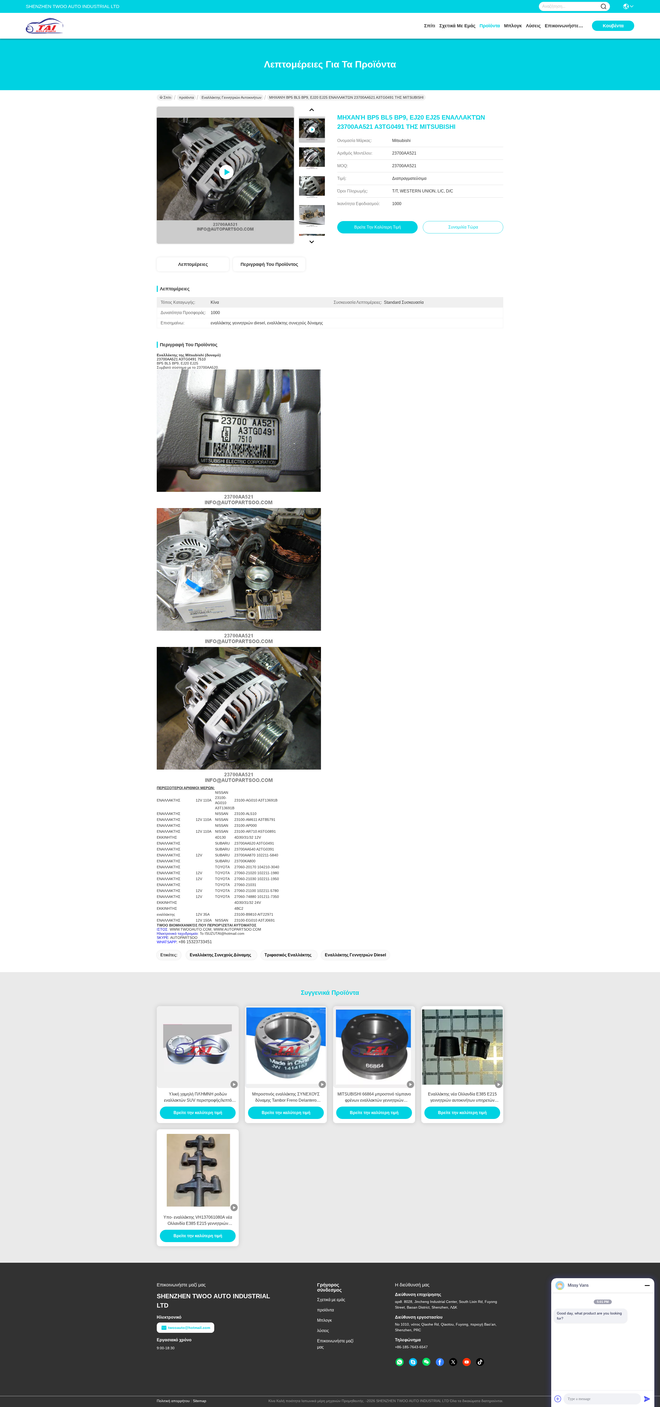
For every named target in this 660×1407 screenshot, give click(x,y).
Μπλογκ (513, 25)
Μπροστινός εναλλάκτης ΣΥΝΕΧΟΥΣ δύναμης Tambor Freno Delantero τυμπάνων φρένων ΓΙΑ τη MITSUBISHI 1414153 (286, 1097)
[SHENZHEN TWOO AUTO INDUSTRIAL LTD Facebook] (439, 1362)
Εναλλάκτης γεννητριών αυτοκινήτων (231, 97)
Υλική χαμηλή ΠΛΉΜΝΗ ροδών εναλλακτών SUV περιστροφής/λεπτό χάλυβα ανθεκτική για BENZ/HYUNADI (197, 1097)
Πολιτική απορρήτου (173, 1401)
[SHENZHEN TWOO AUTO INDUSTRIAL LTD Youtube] (466, 1362)
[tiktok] (480, 1362)
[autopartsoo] (413, 1362)
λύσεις (533, 25)
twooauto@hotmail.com (189, 1328)
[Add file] (558, 1398)
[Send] (647, 1398)
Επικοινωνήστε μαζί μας (564, 25)
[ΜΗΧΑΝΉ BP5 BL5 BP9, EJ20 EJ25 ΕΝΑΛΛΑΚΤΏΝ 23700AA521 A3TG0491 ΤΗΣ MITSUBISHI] (225, 175)
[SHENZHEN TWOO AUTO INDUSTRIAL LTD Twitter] (453, 1362)
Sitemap (199, 1401)
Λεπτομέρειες (193, 264)
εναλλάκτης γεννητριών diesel (355, 955)
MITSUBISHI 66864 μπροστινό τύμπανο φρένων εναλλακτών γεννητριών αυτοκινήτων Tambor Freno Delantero (374, 1097)
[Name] (603, 6)
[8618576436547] (399, 1362)
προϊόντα (490, 25)
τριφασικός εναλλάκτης (288, 955)
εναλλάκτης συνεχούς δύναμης (220, 955)
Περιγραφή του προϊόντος (269, 264)
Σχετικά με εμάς (457, 25)
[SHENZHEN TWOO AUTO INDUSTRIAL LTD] (54, 25)
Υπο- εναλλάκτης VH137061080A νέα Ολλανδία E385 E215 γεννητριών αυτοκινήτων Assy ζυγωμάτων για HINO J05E (197, 1221)
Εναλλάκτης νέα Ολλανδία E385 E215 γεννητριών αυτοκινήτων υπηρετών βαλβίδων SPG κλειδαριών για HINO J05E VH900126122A (462, 1097)
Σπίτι (429, 25)
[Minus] (647, 1285)
